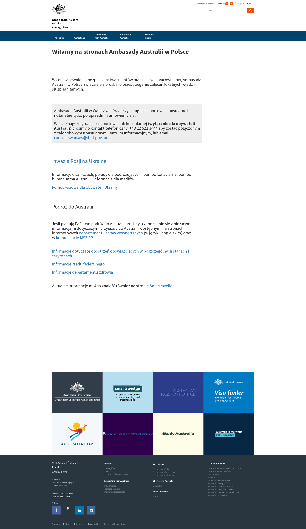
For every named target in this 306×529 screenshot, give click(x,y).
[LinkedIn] (79, 510)
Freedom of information (114, 524)
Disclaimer (79, 524)
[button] (107, 463)
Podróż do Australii (112, 488)
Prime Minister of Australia (219, 480)
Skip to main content (205, 3)
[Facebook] (56, 510)
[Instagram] (91, 510)
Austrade (211, 477)
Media (155, 496)
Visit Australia (213, 474)
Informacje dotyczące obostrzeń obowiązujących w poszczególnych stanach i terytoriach (120, 253)
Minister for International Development (224, 492)
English (241, 3)
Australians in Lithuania (163, 475)
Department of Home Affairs (219, 471)
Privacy (67, 524)
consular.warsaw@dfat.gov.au (80, 137)
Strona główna (110, 468)
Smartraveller (162, 285)
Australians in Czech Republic (165, 472)
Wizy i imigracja (111, 485)
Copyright (56, 524)
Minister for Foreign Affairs (219, 483)
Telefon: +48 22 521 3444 (62, 493)
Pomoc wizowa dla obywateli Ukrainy (85, 187)
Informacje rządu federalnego (78, 264)
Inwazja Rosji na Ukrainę (79, 161)
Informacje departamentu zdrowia (82, 272)
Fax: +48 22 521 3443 (61, 496)
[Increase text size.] (231, 3)
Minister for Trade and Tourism (221, 486)
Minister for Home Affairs (218, 495)
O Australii (157, 485)
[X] (68, 510)
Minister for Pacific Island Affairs (221, 489)
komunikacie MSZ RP (74, 237)
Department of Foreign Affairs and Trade (224, 468)
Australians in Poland (162, 469)
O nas (106, 471)
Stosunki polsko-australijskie (116, 474)
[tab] (127, 463)
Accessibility (94, 524)
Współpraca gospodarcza (114, 491)
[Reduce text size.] (226, 3)
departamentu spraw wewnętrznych (111, 233)
